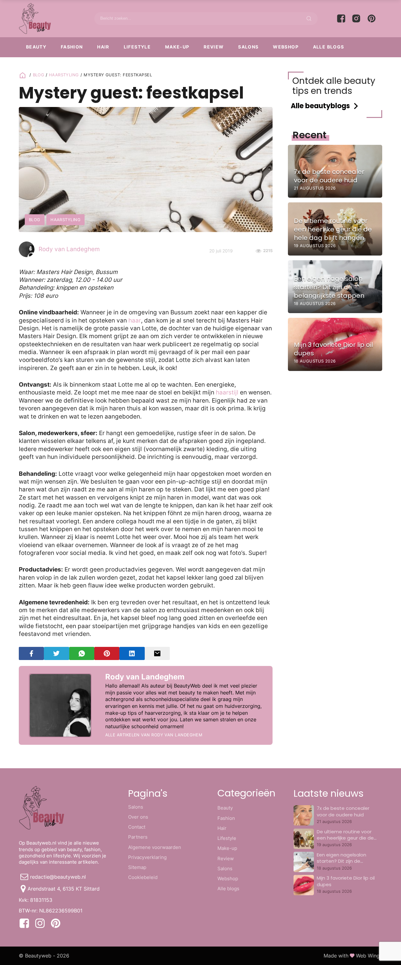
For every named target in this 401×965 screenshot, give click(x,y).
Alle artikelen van (154, 734)
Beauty (36, 46)
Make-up (177, 46)
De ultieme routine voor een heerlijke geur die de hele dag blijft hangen (345, 838)
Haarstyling (64, 74)
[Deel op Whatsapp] (81, 653)
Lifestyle (137, 46)
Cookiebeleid (143, 877)
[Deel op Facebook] (31, 653)
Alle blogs (328, 46)
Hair (103, 46)
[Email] (157, 653)
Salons (248, 46)
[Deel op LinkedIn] (131, 653)
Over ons (138, 817)
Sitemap (137, 867)
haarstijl (227, 392)
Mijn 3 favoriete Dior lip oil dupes (346, 881)
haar (134, 320)
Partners (138, 837)
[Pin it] (106, 653)
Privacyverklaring (147, 857)
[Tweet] (56, 653)
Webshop (286, 46)
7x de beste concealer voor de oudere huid (343, 811)
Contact (136, 827)
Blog (38, 74)
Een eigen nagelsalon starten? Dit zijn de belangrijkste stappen (342, 861)
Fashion (72, 46)
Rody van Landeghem (69, 249)
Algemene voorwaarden (154, 847)
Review (214, 46)
